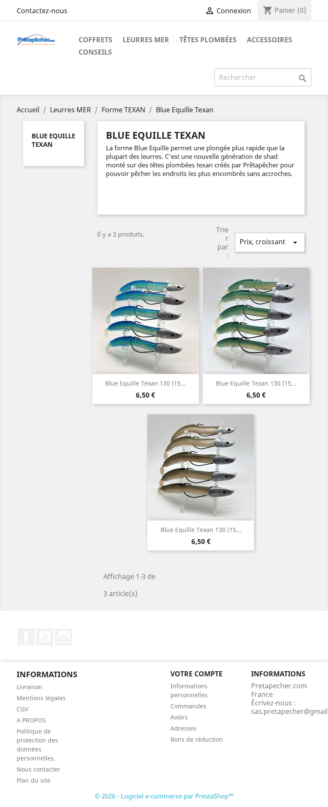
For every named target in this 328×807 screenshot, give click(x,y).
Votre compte (196, 673)
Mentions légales (41, 698)
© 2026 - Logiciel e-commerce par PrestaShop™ (164, 796)
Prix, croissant (270, 242)
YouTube (44, 637)
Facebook (26, 637)
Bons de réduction (196, 739)
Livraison (29, 687)
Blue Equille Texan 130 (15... (145, 383)
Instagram (63, 637)
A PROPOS (31, 720)
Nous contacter (38, 769)
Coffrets (95, 39)
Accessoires (269, 39)
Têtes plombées (208, 39)
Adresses (183, 728)
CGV (22, 709)
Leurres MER (146, 39)
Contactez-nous (42, 10)
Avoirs (179, 717)
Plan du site (33, 780)
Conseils (95, 52)
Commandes (188, 706)
